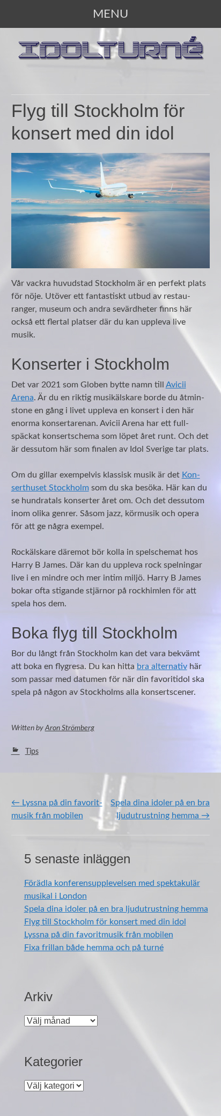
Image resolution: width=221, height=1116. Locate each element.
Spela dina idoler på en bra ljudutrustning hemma (116, 909)
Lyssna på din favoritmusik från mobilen (98, 934)
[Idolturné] (110, 66)
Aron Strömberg (69, 728)
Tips (32, 751)
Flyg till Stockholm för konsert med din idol (105, 921)
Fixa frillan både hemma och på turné (94, 947)
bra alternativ (162, 666)
